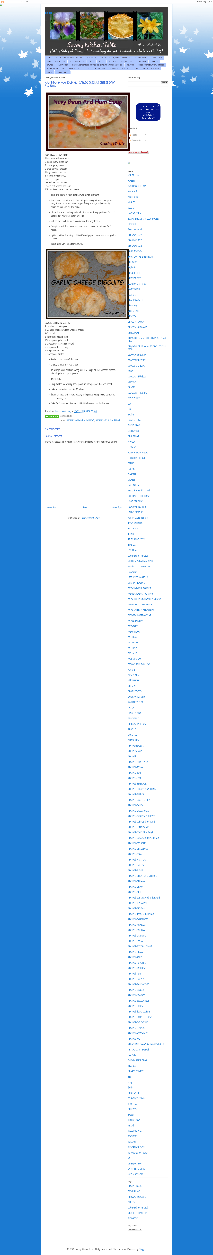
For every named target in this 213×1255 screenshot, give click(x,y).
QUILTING (132, 735)
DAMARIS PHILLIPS (137, 393)
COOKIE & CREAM (136, 366)
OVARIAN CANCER (136, 697)
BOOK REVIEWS (135, 251)
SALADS (50, 65)
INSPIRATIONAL (135, 523)
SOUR (130, 1088)
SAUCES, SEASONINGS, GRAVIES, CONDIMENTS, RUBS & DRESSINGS (97, 65)
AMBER (131, 181)
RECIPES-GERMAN (136, 881)
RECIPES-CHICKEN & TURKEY (141, 816)
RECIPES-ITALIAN (136, 909)
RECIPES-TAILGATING (138, 1022)
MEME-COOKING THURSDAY (140, 594)
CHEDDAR (132, 306)
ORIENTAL (154, 61)
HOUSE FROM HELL (136, 512)
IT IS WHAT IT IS (136, 539)
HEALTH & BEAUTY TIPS (139, 491)
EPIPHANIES (134, 431)
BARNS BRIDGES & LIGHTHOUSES (144, 219)
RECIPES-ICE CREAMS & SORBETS (144, 898)
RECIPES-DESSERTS (137, 843)
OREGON (131, 686)
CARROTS (132, 295)
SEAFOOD (130, 65)
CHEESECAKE (134, 311)
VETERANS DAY (135, 1164)
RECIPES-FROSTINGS (138, 860)
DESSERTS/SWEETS (77, 61)
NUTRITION (133, 681)
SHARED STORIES (136, 1071)
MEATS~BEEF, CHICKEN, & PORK (120, 61)
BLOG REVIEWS (135, 230)
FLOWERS (132, 447)
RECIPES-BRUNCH (136, 795)
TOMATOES (133, 1136)
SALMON (132, 1055)
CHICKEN (132, 316)
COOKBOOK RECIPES (137, 360)
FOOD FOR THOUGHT (137, 458)
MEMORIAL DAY (135, 621)
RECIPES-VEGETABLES (138, 1033)
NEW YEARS (133, 675)
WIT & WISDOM (135, 1174)
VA (129, 1158)
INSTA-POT (133, 529)
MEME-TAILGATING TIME (139, 615)
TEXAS (131, 1126)
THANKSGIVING (135, 1131)
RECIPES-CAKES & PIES (139, 800)
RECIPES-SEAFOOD (136, 995)
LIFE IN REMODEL (136, 583)
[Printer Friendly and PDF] (52, 417)
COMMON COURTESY (137, 355)
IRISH (131, 534)
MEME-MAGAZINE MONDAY (140, 605)
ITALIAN (101, 61)
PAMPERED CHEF (135, 702)
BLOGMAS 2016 (135, 246)
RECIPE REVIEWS (136, 746)
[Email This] (61, 416)
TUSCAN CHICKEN (136, 1147)
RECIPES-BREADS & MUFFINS (80, 421)
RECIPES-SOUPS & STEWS (108, 421)
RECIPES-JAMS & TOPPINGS (141, 914)
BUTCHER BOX (134, 278)
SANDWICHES (63, 65)
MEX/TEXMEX (141, 61)
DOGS (130, 409)
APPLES (131, 202)
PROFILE (132, 729)
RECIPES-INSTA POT (137, 903)
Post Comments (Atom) (90, 518)
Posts (134, 135)
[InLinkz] (129, 163)
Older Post (117, 507)
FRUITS (91, 61)
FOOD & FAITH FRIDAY (138, 453)
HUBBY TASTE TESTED (138, 518)
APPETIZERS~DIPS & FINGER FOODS (69, 58)
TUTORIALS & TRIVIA (138, 1153)
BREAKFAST (133, 262)
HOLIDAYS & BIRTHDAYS (139, 496)
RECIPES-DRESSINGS (138, 849)
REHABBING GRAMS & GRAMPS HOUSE (146, 1044)
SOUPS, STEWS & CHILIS (56, 69)
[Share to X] (65, 416)
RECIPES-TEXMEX (136, 1028)
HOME (49, 58)
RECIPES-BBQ (134, 773)
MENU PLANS (100, 69)
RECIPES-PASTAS (136, 941)
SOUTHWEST (133, 1093)
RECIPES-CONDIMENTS (138, 827)
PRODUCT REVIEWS (137, 724)
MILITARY (132, 648)
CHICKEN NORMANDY (137, 327)
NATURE (131, 670)
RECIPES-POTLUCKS (137, 968)
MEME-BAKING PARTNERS (140, 588)
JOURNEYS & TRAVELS (150, 69)
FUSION (131, 469)
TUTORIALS (114, 69)
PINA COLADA (134, 713)
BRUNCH (131, 268)
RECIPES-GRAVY (135, 887)
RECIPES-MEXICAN (137, 925)
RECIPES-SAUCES (136, 990)
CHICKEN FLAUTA (136, 322)
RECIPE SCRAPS (135, 751)
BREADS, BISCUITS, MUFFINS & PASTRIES (115, 58)
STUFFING (132, 1104)
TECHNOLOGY (134, 1120)
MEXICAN (132, 637)
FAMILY (131, 442)
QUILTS (49, 72)
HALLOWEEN (133, 485)
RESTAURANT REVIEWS (138, 1050)
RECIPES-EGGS (135, 854)
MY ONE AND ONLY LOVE (139, 664)
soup (130, 1082)
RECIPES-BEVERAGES (138, 784)
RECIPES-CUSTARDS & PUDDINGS (144, 838)
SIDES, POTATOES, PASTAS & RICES (151, 65)
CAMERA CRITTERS (137, 284)
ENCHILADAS (134, 425)
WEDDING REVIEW (136, 1169)
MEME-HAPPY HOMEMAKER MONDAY (144, 599)
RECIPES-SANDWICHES (138, 984)
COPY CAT (132, 382)
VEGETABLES (74, 69)
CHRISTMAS (133, 333)
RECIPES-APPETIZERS (138, 762)
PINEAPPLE (133, 719)
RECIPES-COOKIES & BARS (140, 833)
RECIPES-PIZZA (135, 952)
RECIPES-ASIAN (135, 767)
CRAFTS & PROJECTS (130, 69)
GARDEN (132, 474)
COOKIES (132, 371)
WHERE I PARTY (62, 72)
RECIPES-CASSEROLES (138, 811)
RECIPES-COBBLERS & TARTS (141, 822)
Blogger (142, 1249)
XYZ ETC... (87, 69)
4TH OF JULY (133, 175)
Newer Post (52, 507)
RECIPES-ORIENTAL (137, 936)
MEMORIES (133, 626)
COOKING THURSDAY (137, 377)
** (48, 14)
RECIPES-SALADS (136, 979)
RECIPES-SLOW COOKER (139, 1012)
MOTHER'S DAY (134, 659)
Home (85, 507)
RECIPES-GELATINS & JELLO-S (142, 876)
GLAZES (131, 480)
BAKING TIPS (134, 213)
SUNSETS (132, 1109)
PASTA (131, 708)
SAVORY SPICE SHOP (137, 1060)
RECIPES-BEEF (134, 778)
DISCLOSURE (134, 398)
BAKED (131, 208)
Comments (136, 141)
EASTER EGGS (134, 420)
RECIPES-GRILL (135, 892)
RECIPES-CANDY (135, 805)
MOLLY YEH (133, 653)
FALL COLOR (133, 436)
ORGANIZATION (135, 691)
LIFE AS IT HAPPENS (138, 577)
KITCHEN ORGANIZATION (139, 567)
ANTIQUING (133, 197)
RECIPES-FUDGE (135, 871)
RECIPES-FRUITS (136, 865)
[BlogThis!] (63, 416)
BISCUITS (132, 224)
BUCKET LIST (134, 273)
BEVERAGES (91, 58)
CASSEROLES (157, 58)
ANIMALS (132, 192)
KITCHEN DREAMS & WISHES (141, 561)
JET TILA (132, 550)
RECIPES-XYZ (134, 1039)
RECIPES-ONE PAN (136, 930)
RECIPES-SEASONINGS (138, 1001)
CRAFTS (131, 387)
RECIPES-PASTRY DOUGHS (140, 947)
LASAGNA (132, 572)
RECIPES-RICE (135, 974)
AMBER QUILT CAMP (137, 186)
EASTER (131, 415)
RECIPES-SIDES (135, 1006)
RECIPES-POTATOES (137, 963)
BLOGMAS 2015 (135, 240)
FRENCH (131, 463)
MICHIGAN (133, 643)
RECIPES (132, 757)
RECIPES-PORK (135, 957)
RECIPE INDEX (135, 1186)
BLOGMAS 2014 (135, 235)
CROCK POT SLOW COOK (56, 61)
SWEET (131, 1115)
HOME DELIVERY (135, 501)
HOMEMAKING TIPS (137, 507)
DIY (129, 404)
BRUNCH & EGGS (141, 58)
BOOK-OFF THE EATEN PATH (140, 257)
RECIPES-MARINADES (138, 919)
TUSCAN (132, 1142)
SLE (130, 1077)
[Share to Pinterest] (70, 416)
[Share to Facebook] (68, 416)
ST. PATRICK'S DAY (136, 1098)
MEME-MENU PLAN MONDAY (141, 610)
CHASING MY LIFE (136, 300)
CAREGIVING (134, 289)
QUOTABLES (133, 740)
